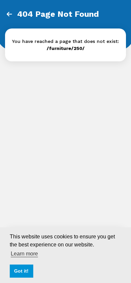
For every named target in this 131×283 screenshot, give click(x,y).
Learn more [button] (24, 254)
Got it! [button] (21, 271)
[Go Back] (9, 14)
